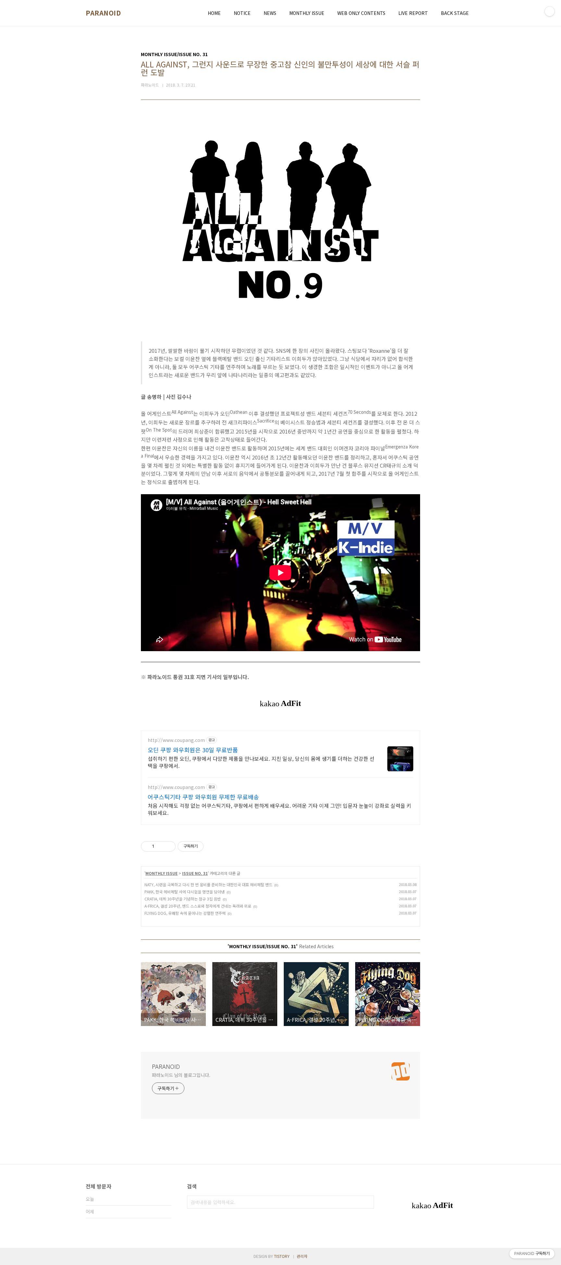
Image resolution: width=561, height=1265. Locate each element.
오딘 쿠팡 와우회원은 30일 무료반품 (193, 750)
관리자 (302, 1256)
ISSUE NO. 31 (195, 873)
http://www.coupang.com (176, 740)
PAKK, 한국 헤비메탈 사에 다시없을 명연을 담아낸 (184, 891)
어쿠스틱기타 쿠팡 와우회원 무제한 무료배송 (203, 797)
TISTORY (282, 1256)
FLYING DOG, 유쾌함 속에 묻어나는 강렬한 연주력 (185, 913)
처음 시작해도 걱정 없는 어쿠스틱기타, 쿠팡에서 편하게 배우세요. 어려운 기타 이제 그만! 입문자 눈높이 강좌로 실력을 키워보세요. (279, 809)
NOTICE (242, 13)
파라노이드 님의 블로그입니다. (181, 1075)
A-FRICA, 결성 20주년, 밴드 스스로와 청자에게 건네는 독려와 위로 (197, 906)
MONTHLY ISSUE (306, 13)
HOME (214, 13)
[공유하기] (160, 846)
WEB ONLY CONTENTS (361, 13)
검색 (367, 1202)
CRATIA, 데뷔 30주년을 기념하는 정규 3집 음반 (182, 898)
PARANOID (103, 13)
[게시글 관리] (168, 846)
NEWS (270, 13)
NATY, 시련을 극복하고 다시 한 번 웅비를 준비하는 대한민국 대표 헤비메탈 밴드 (208, 884)
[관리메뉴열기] (550, 11)
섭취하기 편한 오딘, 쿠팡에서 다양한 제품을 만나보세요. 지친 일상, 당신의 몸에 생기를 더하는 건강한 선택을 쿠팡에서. (261, 762)
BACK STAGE (455, 13)
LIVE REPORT (413, 13)
